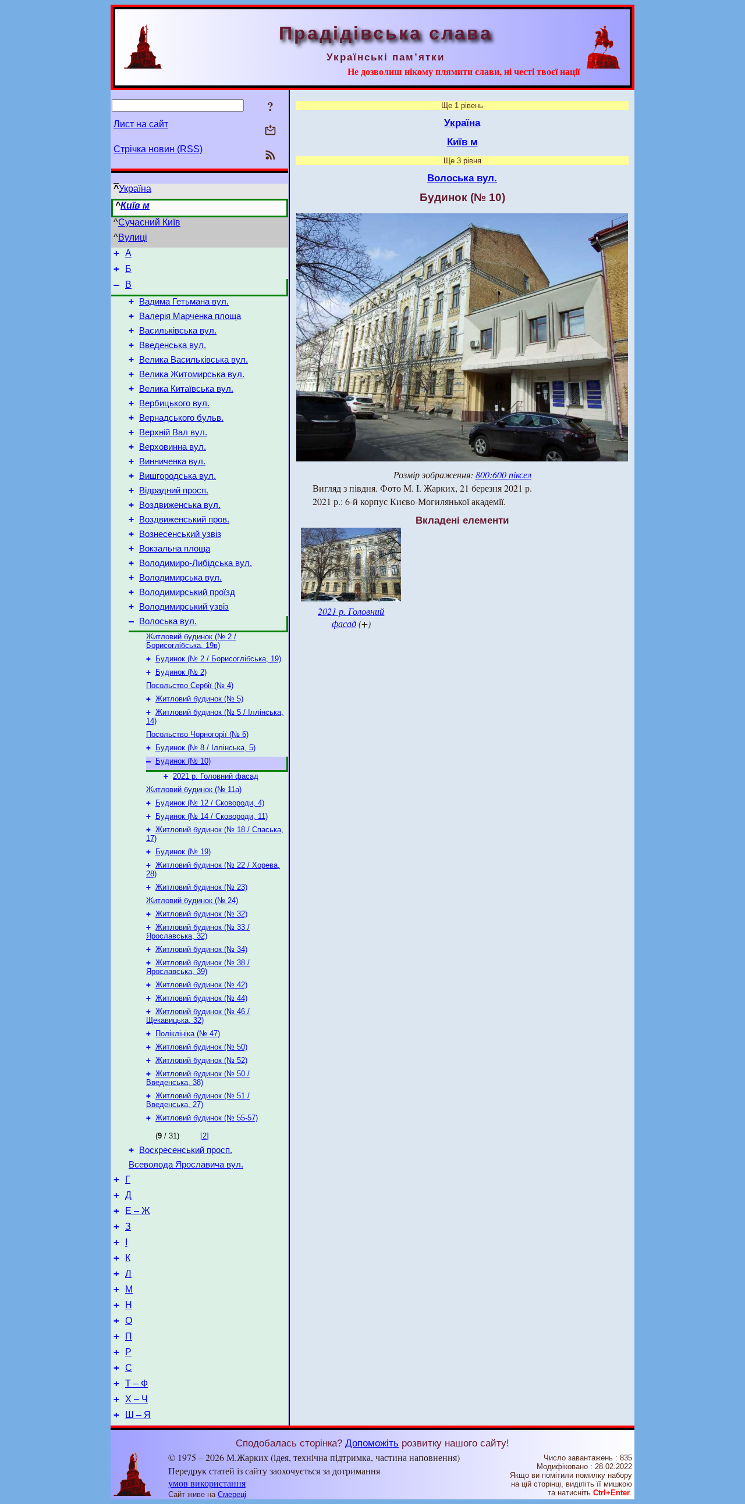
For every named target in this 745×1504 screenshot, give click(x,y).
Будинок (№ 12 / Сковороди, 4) (209, 802)
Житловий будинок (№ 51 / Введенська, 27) (198, 1100)
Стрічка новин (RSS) (158, 149)
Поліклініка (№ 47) (187, 1033)
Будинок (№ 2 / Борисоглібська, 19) (218, 658)
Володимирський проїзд (187, 592)
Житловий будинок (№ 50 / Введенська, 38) (198, 1078)
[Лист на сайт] (270, 131)
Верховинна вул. (172, 447)
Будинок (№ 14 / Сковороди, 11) (211, 816)
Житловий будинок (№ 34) (201, 949)
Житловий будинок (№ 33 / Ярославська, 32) (198, 931)
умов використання (207, 1483)
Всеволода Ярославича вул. (186, 1164)
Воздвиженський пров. (184, 519)
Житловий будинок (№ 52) (201, 1060)
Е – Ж (137, 1211)
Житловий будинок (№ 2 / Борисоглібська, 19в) (191, 641)
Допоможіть (372, 1443)
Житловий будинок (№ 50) (201, 1047)
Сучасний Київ (149, 222)
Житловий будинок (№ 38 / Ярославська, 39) (198, 967)
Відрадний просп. (173, 490)
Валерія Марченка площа (190, 316)
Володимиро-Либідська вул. (195, 563)
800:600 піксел (503, 474)
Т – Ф (136, 1383)
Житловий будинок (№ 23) (201, 887)
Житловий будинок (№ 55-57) (206, 1117)
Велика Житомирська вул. (191, 374)
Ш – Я (138, 1415)
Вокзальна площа (174, 548)
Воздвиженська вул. (180, 505)
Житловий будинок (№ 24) (192, 900)
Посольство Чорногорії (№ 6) (197, 734)
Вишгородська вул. (177, 476)
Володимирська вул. (180, 577)
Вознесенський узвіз (180, 534)
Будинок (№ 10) (183, 761)
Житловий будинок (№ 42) (201, 984)
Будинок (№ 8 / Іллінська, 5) (205, 747)
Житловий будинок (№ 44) (201, 998)
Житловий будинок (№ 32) (201, 913)
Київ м (135, 205)
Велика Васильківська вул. (193, 359)
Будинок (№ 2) (181, 672)
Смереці (232, 1494)
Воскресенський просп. (185, 1150)
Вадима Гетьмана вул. (184, 301)
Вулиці (132, 237)
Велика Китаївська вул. (186, 388)
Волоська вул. (168, 621)
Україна (135, 189)
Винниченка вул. (172, 461)
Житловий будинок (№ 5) (199, 698)
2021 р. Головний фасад (215, 776)
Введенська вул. (172, 345)
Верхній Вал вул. (173, 432)
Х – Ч (136, 1399)
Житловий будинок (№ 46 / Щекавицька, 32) (198, 1016)
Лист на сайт (140, 124)
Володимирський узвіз (184, 606)
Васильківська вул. (178, 330)
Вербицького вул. (174, 403)
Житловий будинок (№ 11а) (194, 789)
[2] (204, 1135)
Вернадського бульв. (181, 417)
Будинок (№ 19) (183, 851)
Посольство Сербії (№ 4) (189, 685)
